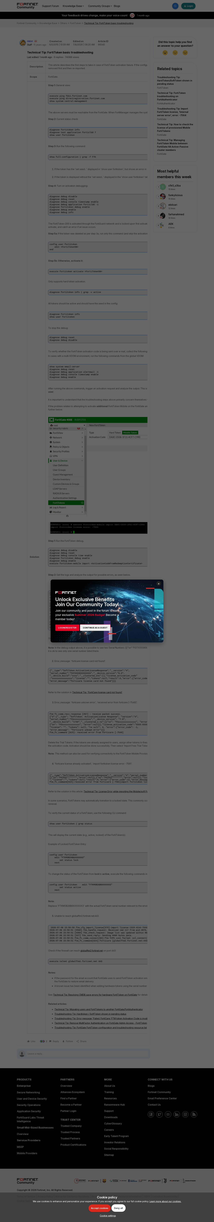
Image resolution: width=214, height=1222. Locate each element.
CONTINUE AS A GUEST (95, 627)
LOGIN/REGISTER (67, 627)
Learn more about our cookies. (165, 1201)
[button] (107, 1215)
